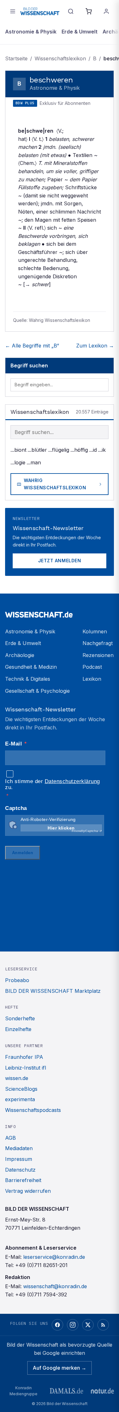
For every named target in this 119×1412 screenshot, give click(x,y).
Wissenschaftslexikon (60, 58)
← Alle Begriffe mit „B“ (32, 345)
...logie (17, 462)
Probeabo (17, 980)
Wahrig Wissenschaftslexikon (55, 484)
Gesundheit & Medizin (31, 667)
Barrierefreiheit (23, 1180)
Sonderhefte (20, 1018)
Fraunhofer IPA (24, 1057)
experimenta (20, 1099)
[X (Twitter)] (88, 1325)
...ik (102, 450)
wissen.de (16, 1078)
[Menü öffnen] (12, 11)
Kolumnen (95, 631)
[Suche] (70, 11)
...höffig (79, 450)
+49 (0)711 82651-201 (41, 1265)
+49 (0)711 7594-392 (41, 1294)
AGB (10, 1138)
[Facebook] (57, 1325)
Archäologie (19, 655)
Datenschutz (20, 1170)
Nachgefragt (98, 643)
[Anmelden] (106, 11)
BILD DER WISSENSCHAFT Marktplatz (53, 991)
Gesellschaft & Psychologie (37, 691)
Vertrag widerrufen (28, 1191)
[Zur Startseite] (39, 11)
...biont (18, 450)
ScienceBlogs (21, 1089)
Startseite (16, 58)
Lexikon (92, 679)
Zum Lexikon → (95, 345)
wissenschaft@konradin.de (55, 1286)
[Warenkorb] (88, 11)
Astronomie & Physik (30, 31)
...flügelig (58, 450)
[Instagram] (72, 1325)
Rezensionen (98, 655)
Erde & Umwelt (79, 31)
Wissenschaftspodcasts (33, 1110)
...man (34, 462)
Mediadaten (19, 1148)
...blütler (37, 450)
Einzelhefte (18, 1029)
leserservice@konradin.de (54, 1257)
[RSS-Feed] (103, 1325)
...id (93, 450)
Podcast (92, 667)
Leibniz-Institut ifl (25, 1068)
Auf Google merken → (59, 1368)
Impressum (18, 1159)
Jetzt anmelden (59, 560)
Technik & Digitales (27, 679)
